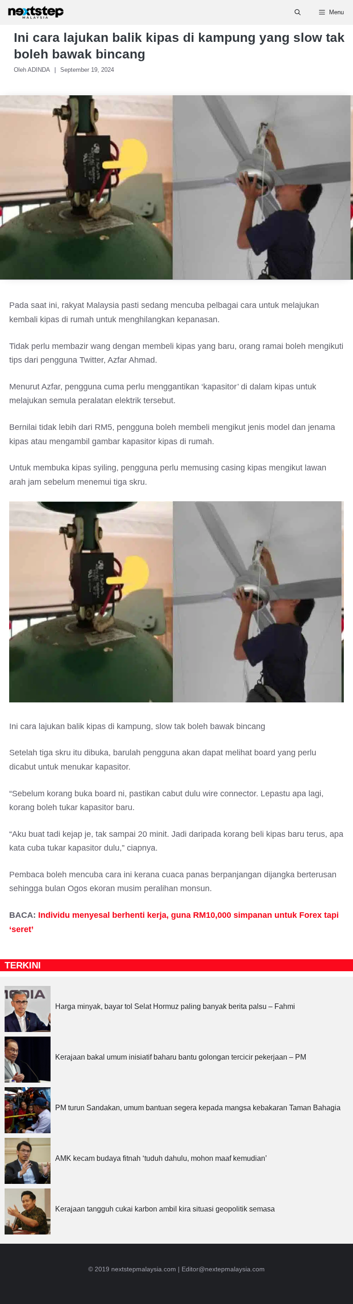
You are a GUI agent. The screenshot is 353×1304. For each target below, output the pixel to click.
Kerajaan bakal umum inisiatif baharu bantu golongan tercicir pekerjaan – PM (180, 1057)
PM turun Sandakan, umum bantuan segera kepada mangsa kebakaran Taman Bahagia (198, 1108)
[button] (297, 12)
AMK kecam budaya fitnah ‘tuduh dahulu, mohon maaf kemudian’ (161, 1158)
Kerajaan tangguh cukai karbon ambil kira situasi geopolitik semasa (165, 1209)
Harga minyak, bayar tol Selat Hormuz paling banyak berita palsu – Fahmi (175, 1006)
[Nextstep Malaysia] (36, 12)
